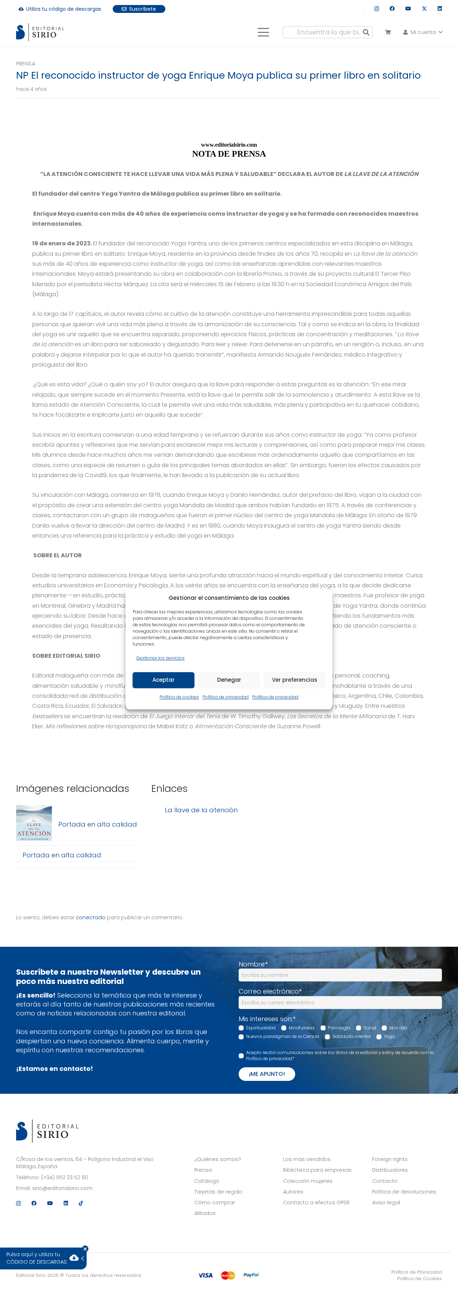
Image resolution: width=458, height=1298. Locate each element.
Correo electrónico (270, 991)
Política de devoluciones (404, 1191)
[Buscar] (366, 32)
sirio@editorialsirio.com (62, 1188)
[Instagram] (376, 8)
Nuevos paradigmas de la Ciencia (282, 1036)
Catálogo (206, 1181)
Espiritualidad (261, 1028)
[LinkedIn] (440, 8)
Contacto (385, 1181)
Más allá (398, 1028)
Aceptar (163, 680)
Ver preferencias (294, 680)
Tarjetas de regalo (218, 1191)
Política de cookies (179, 697)
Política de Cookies (419, 1278)
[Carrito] (387, 32)
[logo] (40, 32)
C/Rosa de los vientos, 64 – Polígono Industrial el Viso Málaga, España (85, 1163)
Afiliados (205, 1213)
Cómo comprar (214, 1202)
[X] (424, 8)
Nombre (253, 964)
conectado (91, 917)
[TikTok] (81, 1203)
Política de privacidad (226, 697)
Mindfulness (302, 1028)
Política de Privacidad (416, 1272)
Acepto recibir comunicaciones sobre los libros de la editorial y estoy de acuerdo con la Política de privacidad (340, 1055)
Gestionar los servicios (160, 658)
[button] (263, 32)
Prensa (25, 63)
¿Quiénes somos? (217, 1159)
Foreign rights (390, 1159)
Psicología (339, 1028)
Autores (293, 1191)
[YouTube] (408, 8)
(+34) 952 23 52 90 (64, 1177)
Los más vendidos (307, 1159)
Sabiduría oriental (351, 1036)
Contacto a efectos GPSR (316, 1202)
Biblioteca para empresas (317, 1170)
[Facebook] (392, 8)
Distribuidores (390, 1170)
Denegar (229, 680)
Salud (370, 1028)
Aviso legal (386, 1202)
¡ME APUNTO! (267, 1074)
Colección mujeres (307, 1181)
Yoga (389, 1036)
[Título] (34, 824)
